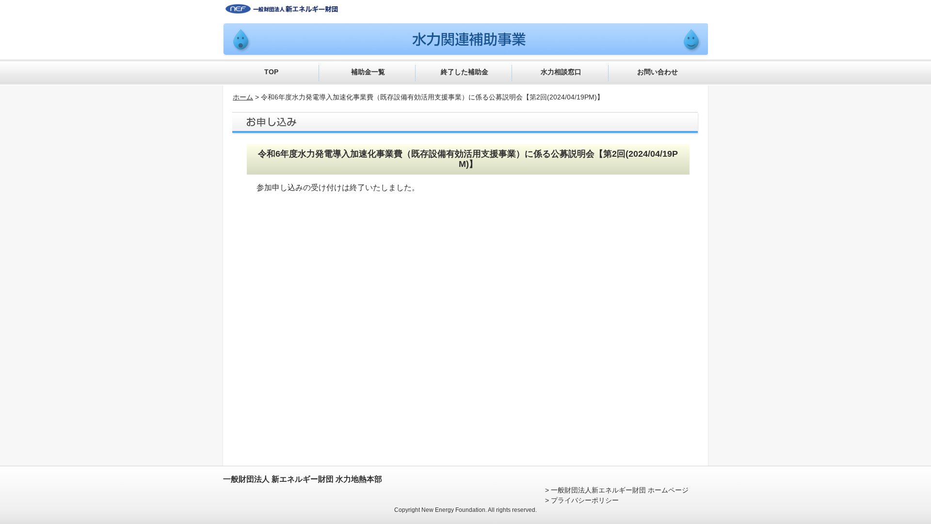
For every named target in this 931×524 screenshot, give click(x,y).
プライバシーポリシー (585, 500)
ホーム (243, 97)
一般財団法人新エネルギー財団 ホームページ (620, 490)
